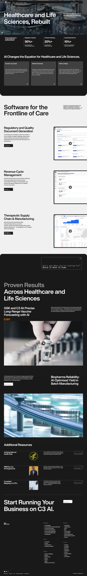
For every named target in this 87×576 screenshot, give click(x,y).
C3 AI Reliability (48, 525)
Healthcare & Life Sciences (50, 562)
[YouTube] (4, 571)
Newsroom (66, 547)
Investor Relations (67, 553)
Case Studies (66, 525)
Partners (66, 552)
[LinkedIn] (6, 571)
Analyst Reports (67, 526)
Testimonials (66, 550)
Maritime (46, 555)
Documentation (67, 532)
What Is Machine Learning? (69, 535)
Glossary (66, 537)
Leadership (66, 546)
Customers (66, 549)
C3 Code (46, 543)
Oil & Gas (46, 559)
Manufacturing (47, 556)
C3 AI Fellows (67, 556)
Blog (65, 529)
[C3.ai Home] (7, 2)
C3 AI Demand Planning (49, 528)
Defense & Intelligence (49, 553)
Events (65, 528)
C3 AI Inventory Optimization (50, 531)
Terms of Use (10, 573)
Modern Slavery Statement (19, 573)
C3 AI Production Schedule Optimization (52, 526)
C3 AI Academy (67, 531)
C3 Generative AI (48, 544)
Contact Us (76, 2)
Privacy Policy (6, 573)
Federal (46, 558)
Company (66, 544)
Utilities (46, 561)
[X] (8, 571)
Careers (65, 555)
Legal (14, 573)
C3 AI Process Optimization (50, 529)
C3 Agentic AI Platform (49, 546)
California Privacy (26, 573)
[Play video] (43, 343)
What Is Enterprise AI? (68, 534)
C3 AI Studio (47, 541)
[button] (72, 2)
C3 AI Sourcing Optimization (50, 532)
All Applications (47, 534)
